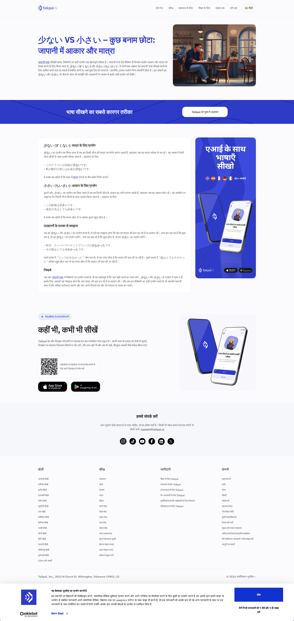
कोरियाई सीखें (43, 549)
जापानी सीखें (43, 544)
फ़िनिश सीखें (43, 522)
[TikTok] (132, 441)
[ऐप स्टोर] (52, 387)
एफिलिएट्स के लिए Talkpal (171, 506)
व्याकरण (102, 478)
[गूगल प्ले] (85, 387)
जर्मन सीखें (42, 500)
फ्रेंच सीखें (42, 489)
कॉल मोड (103, 511)
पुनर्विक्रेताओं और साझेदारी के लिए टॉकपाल (177, 500)
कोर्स (101, 484)
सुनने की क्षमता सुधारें (107, 538)
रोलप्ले (101, 489)
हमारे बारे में (226, 478)
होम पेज (159, 8)
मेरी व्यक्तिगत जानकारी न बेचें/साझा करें (238, 538)
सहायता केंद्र (227, 506)
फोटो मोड (103, 506)
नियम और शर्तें (227, 522)
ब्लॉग (224, 484)
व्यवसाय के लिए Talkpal (170, 484)
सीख (170, 8)
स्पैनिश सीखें (43, 484)
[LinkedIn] (161, 441)
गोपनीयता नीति (228, 511)
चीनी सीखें (42, 533)
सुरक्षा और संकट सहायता (232, 528)
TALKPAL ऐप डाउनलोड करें (57, 316)
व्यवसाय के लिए (185, 8)
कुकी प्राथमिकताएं (229, 517)
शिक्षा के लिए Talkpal (169, 478)
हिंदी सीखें (42, 538)
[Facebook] (151, 441)
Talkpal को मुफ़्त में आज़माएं (205, 112)
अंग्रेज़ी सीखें (43, 478)
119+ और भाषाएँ (45, 560)
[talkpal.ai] (47, 8)
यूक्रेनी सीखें (43, 506)
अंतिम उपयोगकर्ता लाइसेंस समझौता (236, 533)
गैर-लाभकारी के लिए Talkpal (172, 495)
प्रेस (224, 489)
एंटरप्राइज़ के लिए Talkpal (171, 489)
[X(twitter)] (170, 441)
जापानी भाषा (44, 62)
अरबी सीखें (42, 528)
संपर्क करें (225, 500)
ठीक (259, 594)
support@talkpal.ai (152, 429)
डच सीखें (41, 511)
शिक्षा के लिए (204, 8)
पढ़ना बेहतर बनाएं (106, 549)
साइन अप (220, 8)
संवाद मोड (103, 528)
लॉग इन (233, 8)
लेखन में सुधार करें (106, 555)
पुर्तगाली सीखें (43, 555)
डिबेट (101, 500)
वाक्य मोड (103, 517)
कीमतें (224, 495)
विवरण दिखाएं (57, 613)
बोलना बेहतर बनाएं (106, 544)
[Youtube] (142, 441)
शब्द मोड (102, 522)
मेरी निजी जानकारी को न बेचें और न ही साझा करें (259, 609)
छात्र (75, 177)
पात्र (101, 495)
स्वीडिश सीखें (43, 517)
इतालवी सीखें (43, 495)
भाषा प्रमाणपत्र (105, 533)
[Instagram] (123, 441)
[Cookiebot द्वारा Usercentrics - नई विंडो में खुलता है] (29, 614)
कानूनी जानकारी (228, 544)
